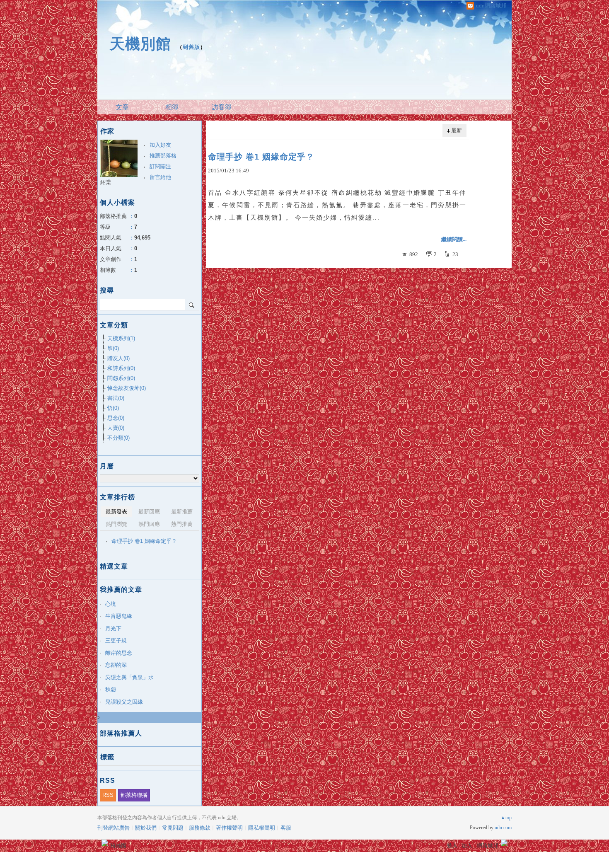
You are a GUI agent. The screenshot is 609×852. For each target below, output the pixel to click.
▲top (506, 818)
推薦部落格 (163, 155)
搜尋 (192, 304)
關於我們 (146, 828)
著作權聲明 (229, 828)
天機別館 (140, 43)
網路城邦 (487, 845)
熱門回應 (149, 524)
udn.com (503, 827)
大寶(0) (115, 428)
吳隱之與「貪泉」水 (129, 677)
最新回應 (149, 511)
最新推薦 (182, 511)
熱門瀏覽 (116, 524)
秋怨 (110, 689)
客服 (285, 828)
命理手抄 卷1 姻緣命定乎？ (261, 156)
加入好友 (160, 145)
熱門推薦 (182, 524)
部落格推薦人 (121, 733)
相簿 (172, 107)
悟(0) (113, 408)
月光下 (113, 628)
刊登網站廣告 (113, 828)
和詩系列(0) (121, 368)
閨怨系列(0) (121, 378)
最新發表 (116, 511)
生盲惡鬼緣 (118, 616)
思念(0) (115, 418)
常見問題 (173, 828)
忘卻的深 (116, 665)
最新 (456, 130)
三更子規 (116, 640)
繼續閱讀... (453, 239)
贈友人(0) (118, 358)
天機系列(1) (121, 338)
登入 (452, 845)
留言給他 (160, 177)
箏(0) (113, 348)
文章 (122, 107)
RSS (108, 795)
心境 (110, 604)
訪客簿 (222, 107)
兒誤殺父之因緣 (124, 702)
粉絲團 (118, 845)
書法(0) (115, 398)
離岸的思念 (118, 653)
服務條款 (199, 828)
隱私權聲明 (261, 828)
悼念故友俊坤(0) (126, 388)
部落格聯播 (134, 795)
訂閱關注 (160, 166)
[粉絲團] (105, 843)
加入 (467, 845)
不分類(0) (118, 438)
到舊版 (191, 47)
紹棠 (105, 182)
